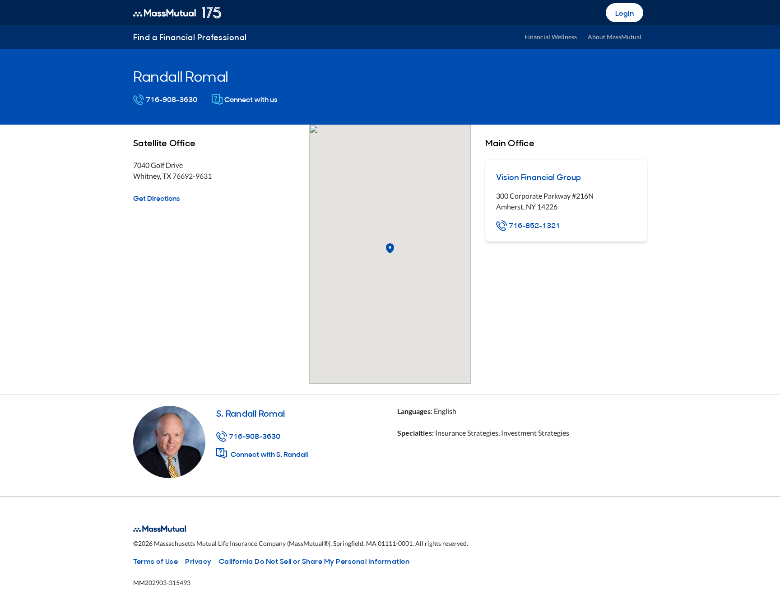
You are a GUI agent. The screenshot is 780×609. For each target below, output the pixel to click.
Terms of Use (155, 560)
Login (624, 12)
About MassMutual (614, 37)
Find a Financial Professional (190, 37)
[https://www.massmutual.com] (177, 12)
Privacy (198, 560)
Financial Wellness (551, 37)
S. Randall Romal (250, 412)
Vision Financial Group (538, 177)
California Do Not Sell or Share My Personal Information (314, 560)
